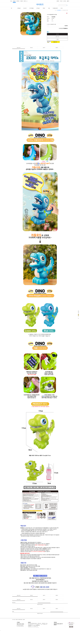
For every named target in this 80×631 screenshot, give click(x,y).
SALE (62, 8)
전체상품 (18, 8)
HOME (56, 10)
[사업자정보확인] (38, 625)
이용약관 (24, 619)
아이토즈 (40, 4)
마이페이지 (17, 1)
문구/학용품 (31, 8)
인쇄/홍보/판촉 (55, 8)
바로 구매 (57, 34)
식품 (49, 8)
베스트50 (25, 8)
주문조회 (21, 1)
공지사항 (64, 1)
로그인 (11, 1)
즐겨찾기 (58, 1)
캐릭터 (44, 8)
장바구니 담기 (57, 36)
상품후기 (68, 1)
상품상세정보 (18, 47)
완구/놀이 (38, 8)
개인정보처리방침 (20, 619)
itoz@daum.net (45, 624)
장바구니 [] (26, 1)
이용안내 (17, 619)
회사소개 (14, 619)
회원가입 (14, 1)
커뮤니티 (61, 1)
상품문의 (57, 47)
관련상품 (31, 47)
